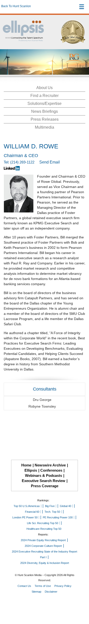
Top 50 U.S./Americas (27, 506)
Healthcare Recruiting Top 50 (43, 528)
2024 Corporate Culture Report (43, 545)
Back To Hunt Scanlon (16, 6)
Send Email (49, 162)
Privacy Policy (62, 585)
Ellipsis (30, 470)
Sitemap (36, 591)
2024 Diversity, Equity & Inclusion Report (44, 562)
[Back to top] (80, 602)
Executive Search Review (43, 481)
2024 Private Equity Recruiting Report (43, 540)
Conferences (51, 470)
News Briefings (44, 111)
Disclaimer (51, 591)
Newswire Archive (50, 465)
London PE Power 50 (25, 517)
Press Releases (45, 119)
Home (26, 465)
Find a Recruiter (44, 95)
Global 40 (65, 506)
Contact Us (24, 585)
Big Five (50, 506)
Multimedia (44, 127)
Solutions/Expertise (44, 103)
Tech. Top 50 (52, 511)
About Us (44, 88)
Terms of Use (43, 585)
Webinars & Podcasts (43, 475)
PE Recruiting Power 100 (58, 517)
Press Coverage (44, 486)
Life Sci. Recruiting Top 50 (42, 523)
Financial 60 (32, 511)
